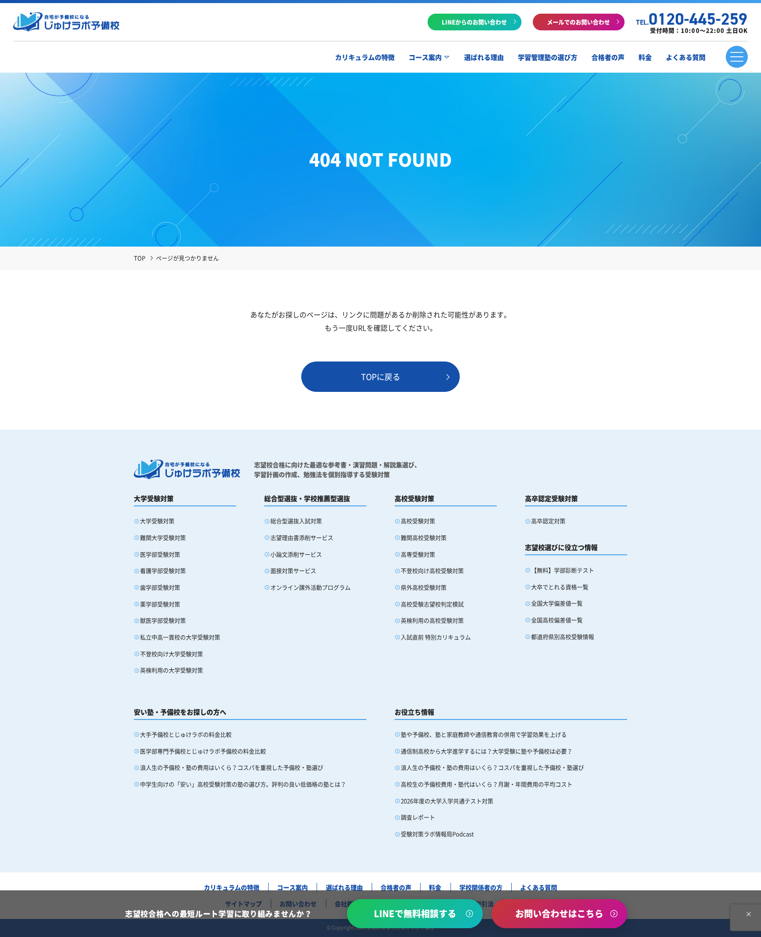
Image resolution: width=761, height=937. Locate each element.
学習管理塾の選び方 (547, 57)
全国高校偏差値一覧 (557, 620)
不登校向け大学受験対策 (171, 653)
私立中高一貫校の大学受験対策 (180, 637)
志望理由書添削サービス (301, 537)
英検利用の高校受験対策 (432, 620)
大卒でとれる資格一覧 (559, 587)
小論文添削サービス (296, 554)
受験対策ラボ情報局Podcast (437, 834)
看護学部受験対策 (163, 570)
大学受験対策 (157, 520)
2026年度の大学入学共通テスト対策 (447, 801)
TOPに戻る (380, 377)
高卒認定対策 (548, 520)
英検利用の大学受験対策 (171, 670)
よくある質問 (686, 57)
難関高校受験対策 (424, 537)
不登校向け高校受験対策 (432, 570)
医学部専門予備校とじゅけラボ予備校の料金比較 (203, 751)
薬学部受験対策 (160, 604)
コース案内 (425, 57)
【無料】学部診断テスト (562, 570)
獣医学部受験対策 (163, 620)
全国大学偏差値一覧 (557, 603)
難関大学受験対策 (163, 537)
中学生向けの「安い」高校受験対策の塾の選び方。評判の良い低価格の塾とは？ (243, 784)
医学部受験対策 (160, 554)
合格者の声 (607, 57)
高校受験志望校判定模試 (432, 604)
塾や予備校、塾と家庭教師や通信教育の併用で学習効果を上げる (484, 734)
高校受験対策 (418, 520)
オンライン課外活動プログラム (310, 587)
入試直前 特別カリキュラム (436, 637)
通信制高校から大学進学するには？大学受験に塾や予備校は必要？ (487, 751)
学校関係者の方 (480, 887)
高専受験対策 (418, 554)
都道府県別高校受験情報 (562, 636)
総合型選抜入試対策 (296, 520)
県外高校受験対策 (424, 587)
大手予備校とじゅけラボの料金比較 (186, 734)
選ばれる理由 (484, 57)
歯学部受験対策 (160, 587)
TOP (139, 258)
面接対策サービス (293, 570)
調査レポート (418, 817)
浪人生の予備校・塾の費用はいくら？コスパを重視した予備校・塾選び (231, 767)
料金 (645, 57)
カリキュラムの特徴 (365, 57)
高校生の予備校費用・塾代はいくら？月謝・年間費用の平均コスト (487, 784)
